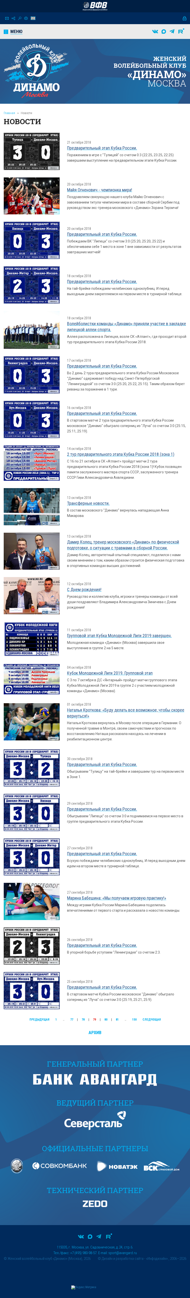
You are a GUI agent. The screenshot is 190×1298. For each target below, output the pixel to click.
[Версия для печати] (26, 18)
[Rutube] (181, 32)
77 (71, 1019)
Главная (9, 113)
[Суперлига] (95, 6)
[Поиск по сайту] (19, 18)
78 (83, 1019)
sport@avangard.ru (122, 1253)
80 (105, 1019)
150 (134, 1019)
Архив (95, 1032)
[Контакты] (7, 18)
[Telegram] (171, 31)
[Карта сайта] (13, 18)
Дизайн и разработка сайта (122, 1258)
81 (117, 1019)
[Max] (164, 31)
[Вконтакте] (155, 31)
